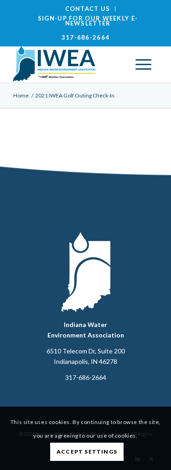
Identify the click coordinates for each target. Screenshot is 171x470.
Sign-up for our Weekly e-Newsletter (88, 21)
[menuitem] (88, 8)
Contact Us (87, 8)
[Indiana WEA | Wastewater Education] (71, 64)
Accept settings (87, 451)
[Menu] (143, 64)
